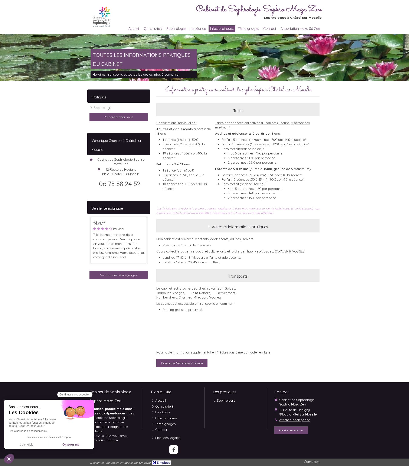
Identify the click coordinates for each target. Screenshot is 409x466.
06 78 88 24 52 (120, 184)
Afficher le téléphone (294, 420)
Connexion (312, 462)
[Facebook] (173, 449)
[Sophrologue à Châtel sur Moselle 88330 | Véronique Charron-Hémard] (101, 17)
